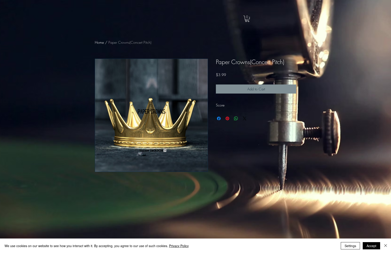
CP (33, 14)
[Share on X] (244, 118)
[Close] (385, 245)
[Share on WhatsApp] (236, 118)
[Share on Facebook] (219, 118)
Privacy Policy (179, 245)
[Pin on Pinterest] (227, 118)
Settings (350, 245)
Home (99, 42)
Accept (371, 245)
